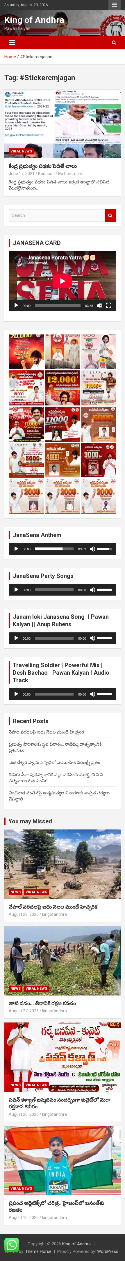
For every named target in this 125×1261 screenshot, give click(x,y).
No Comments (71, 173)
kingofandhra (54, 914)
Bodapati (46, 173)
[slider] (54, 548)
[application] (62, 281)
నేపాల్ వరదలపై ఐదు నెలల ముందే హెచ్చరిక (46, 732)
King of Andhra (34, 20)
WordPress (107, 1251)
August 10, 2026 (24, 1217)
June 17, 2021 (22, 173)
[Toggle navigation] (11, 42)
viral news (21, 151)
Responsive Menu (114, 5)
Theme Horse (38, 1251)
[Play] (16, 305)
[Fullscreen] (109, 305)
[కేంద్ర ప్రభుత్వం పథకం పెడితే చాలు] (62, 123)
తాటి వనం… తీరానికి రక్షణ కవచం (42, 1003)
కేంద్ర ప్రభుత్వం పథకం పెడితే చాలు (43, 166)
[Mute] (99, 305)
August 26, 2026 (24, 1114)
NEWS (15, 892)
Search (110, 215)
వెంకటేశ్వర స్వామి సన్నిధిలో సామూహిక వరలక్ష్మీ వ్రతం (54, 762)
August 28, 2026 (24, 914)
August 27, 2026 (24, 1011)
